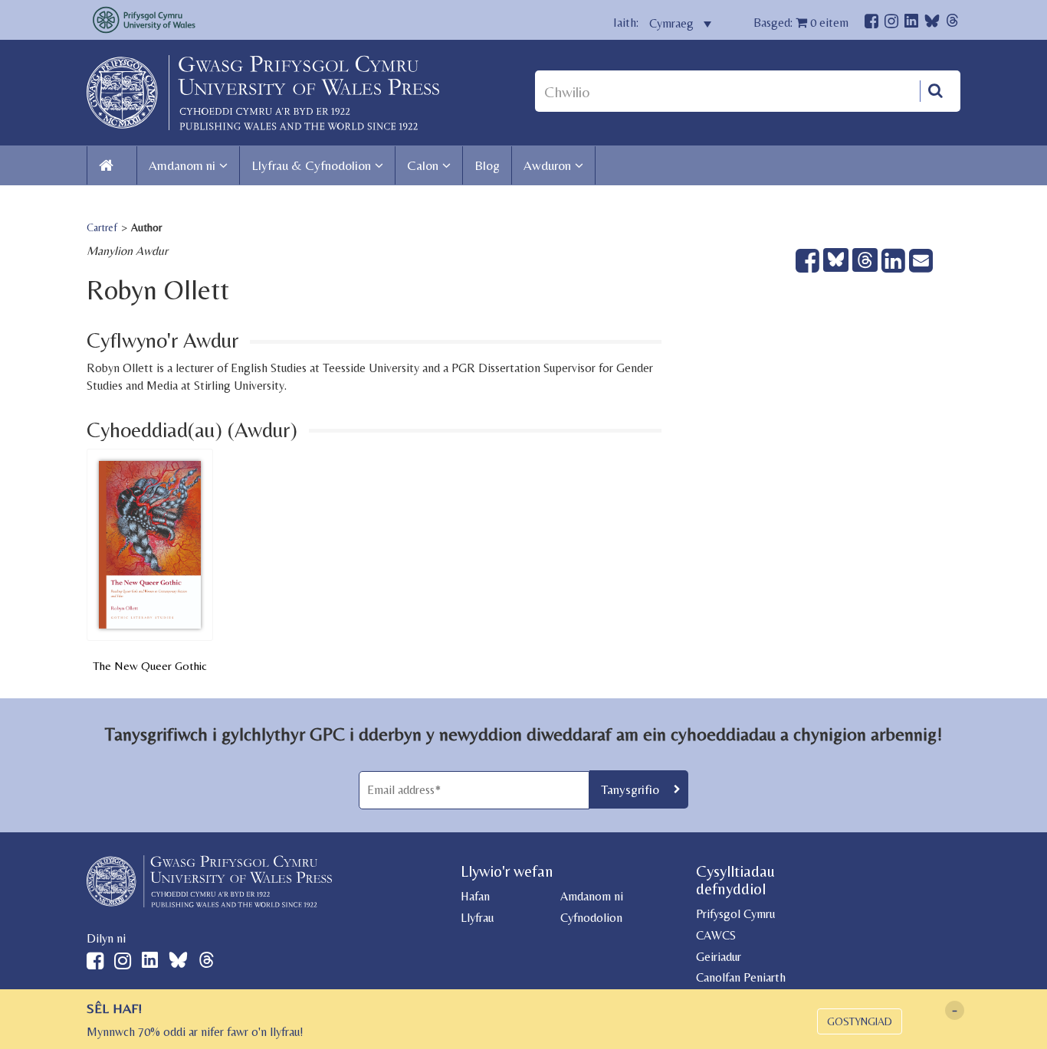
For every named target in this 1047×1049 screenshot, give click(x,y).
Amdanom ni (182, 165)
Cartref (102, 227)
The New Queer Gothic (150, 665)
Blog (487, 165)
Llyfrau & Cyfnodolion (311, 165)
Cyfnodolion (591, 917)
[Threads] (952, 22)
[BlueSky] (932, 25)
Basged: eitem (800, 22)
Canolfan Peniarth (741, 977)
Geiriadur (718, 956)
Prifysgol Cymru (735, 914)
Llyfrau (477, 917)
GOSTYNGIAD (859, 1021)
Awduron (547, 165)
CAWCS (716, 935)
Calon (422, 165)
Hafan (475, 896)
